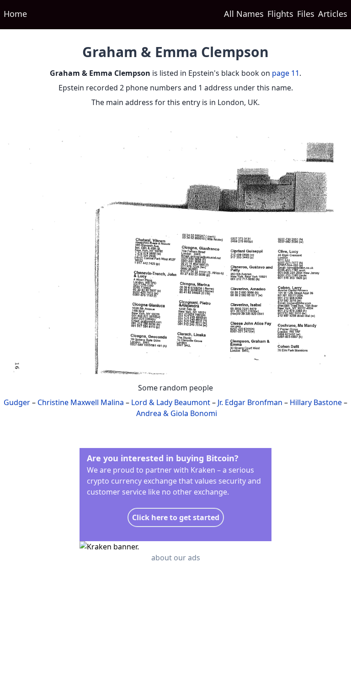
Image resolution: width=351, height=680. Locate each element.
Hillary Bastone (316, 402)
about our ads (175, 558)
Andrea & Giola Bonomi (176, 413)
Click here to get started (175, 517)
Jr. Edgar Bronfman (250, 402)
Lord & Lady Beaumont (170, 402)
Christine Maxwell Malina (80, 402)
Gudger (17, 402)
